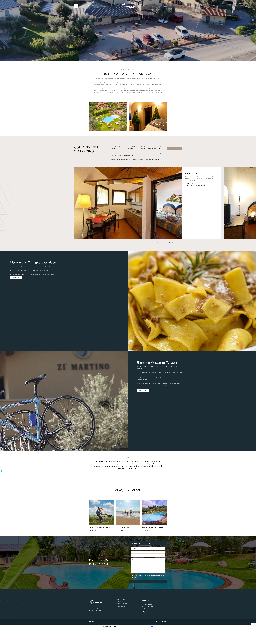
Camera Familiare (194, 173)
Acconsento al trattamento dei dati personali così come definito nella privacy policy (147, 576)
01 (157, 242)
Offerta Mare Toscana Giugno (99, 527)
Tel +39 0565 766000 (147, 604)
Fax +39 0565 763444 (147, 606)
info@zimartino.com (147, 608)
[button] (188, 346)
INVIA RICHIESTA (148, 581)
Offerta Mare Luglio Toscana (126, 527)
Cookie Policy (163, 621)
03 (170, 242)
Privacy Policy (156, 621)
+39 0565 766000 (89, 5)
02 (167, 242)
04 (172, 242)
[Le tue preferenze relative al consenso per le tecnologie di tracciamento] (1, 471)
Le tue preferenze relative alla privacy (134, 626)
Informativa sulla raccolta (109, 626)
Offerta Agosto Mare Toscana (153, 527)
